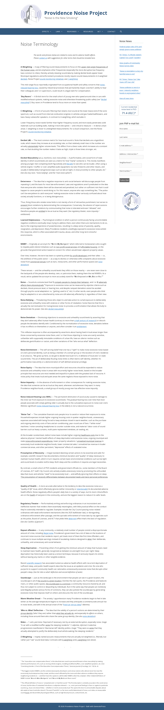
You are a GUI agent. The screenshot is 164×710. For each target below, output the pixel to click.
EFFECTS (45, 31)
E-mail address (125, 145)
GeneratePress (100, 706)
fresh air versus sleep (72, 604)
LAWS (58, 31)
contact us (43, 58)
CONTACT (111, 31)
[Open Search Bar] (121, 31)
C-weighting (73, 79)
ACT (99, 31)
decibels (24, 79)
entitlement (81, 326)
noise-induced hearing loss (48, 406)
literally (69, 164)
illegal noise (48, 533)
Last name (123, 137)
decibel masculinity (55, 309)
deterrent (73, 518)
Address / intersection (128, 154)
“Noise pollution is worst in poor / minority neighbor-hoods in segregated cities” (130, 90)
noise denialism (89, 616)
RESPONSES (72, 31)
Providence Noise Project (75, 12)
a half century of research (85, 320)
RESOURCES (88, 31)
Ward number (125, 171)
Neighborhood (125, 162)
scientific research (34, 563)
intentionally (82, 489)
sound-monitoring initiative (39, 132)
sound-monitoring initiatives (52, 79)
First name (123, 128)
